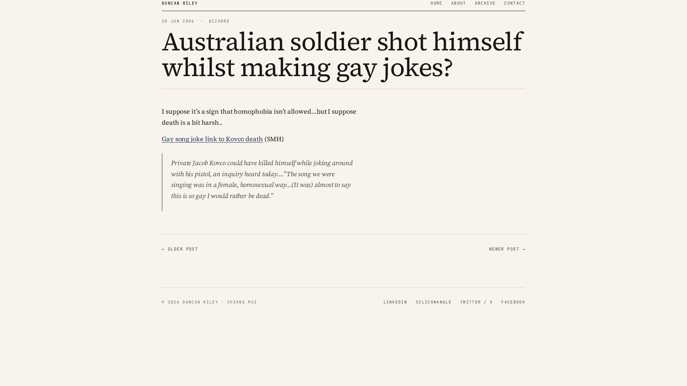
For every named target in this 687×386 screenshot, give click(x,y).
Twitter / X (476, 302)
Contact (514, 3)
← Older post (180, 249)
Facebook (513, 302)
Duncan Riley (180, 3)
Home (436, 3)
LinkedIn (396, 302)
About (458, 3)
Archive (485, 3)
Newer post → (507, 249)
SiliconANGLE (434, 302)
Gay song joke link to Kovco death (212, 138)
